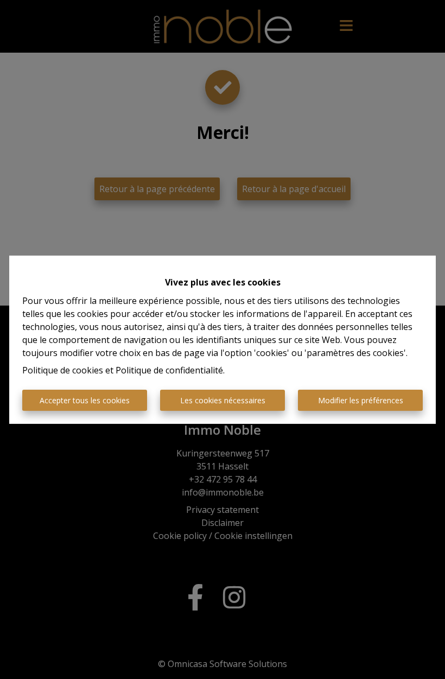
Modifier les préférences (360, 400)
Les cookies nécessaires (222, 400)
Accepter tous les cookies (85, 400)
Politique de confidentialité (169, 370)
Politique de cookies (62, 370)
